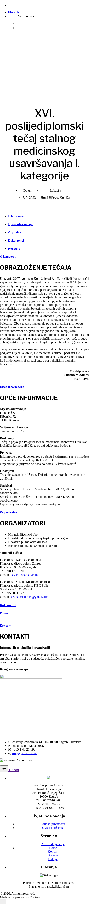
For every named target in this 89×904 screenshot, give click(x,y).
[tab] (16, 216)
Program (5, 613)
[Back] (4, 768)
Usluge (53, 859)
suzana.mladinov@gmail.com (29, 597)
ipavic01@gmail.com (24, 574)
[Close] (3, 56)
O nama (53, 855)
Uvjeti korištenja (53, 827)
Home (53, 848)
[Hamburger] (1, 41)
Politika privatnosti (53, 824)
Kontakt (53, 851)
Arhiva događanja (53, 844)
